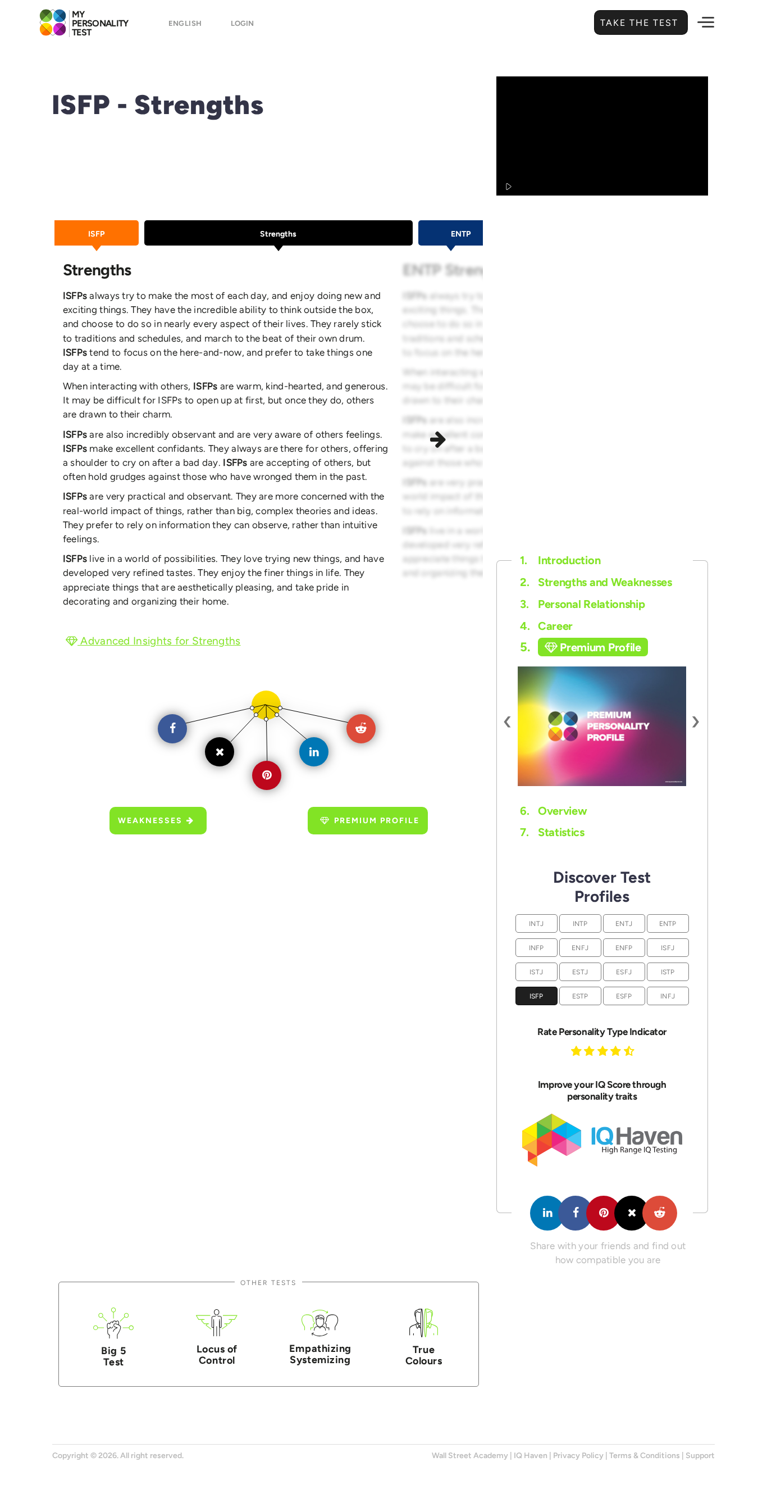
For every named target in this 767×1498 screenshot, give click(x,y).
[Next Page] (440, 441)
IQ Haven (530, 1455)
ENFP (624, 947)
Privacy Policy (578, 1455)
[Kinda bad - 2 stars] (590, 1050)
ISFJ (667, 947)
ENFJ (580, 947)
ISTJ (536, 972)
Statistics (552, 832)
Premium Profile (376, 820)
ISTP (668, 972)
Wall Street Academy (470, 1455)
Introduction (560, 560)
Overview (553, 810)
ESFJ (624, 972)
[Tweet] (631, 1213)
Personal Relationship (582, 604)
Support (700, 1455)
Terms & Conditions (644, 1455)
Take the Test (641, 22)
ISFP (536, 996)
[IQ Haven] (602, 1164)
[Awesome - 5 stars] (630, 1050)
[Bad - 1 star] (578, 1050)
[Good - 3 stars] (604, 1050)
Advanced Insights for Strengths (159, 640)
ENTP (668, 923)
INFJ (667, 996)
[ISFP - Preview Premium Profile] (602, 726)
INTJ (536, 923)
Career (546, 626)
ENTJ (623, 923)
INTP (580, 923)
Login (242, 23)
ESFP (624, 996)
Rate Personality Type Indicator (601, 1031)
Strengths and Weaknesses (596, 582)
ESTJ (580, 972)
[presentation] (508, 720)
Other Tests (268, 1282)
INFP (536, 947)
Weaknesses (150, 820)
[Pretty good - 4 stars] (617, 1050)
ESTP (580, 996)
